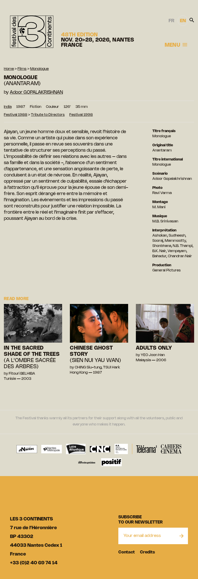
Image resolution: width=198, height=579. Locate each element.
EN (183, 21)
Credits (147, 552)
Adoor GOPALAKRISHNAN (36, 92)
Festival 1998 (81, 115)
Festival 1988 (15, 115)
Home (9, 69)
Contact (126, 552)
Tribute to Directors (48, 115)
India (8, 107)
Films (22, 69)
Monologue (39, 69)
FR (171, 21)
